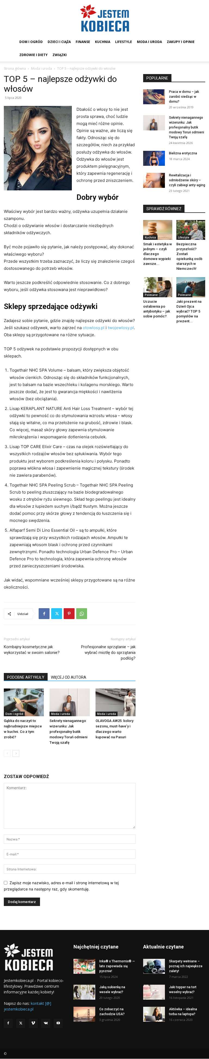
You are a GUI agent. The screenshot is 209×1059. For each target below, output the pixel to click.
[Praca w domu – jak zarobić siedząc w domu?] (154, 96)
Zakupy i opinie (181, 41)
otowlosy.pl (93, 327)
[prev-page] (7, 753)
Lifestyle (123, 41)
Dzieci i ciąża (59, 41)
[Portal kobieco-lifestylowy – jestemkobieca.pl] (104, 18)
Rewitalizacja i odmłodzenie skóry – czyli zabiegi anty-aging (187, 180)
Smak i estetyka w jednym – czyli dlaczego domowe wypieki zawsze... (157, 254)
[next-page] (16, 753)
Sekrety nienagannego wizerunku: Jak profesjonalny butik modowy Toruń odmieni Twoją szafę (68, 732)
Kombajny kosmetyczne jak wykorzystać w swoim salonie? (32, 649)
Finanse (83, 41)
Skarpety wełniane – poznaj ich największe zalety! (185, 966)
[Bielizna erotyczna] (154, 158)
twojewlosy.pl (121, 327)
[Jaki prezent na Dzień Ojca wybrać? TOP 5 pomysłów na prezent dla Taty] (190, 287)
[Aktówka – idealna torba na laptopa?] (154, 1014)
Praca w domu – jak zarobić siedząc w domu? (184, 96)
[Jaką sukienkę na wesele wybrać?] (84, 992)
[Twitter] (56, 613)
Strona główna (15, 68)
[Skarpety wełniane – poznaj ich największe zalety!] (154, 966)
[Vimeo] (33, 1023)
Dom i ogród (31, 41)
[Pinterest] (69, 613)
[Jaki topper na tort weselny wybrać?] (154, 992)
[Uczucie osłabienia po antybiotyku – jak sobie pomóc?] (157, 287)
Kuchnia (102, 41)
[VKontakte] (45, 1023)
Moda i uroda (149, 41)
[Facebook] (44, 613)
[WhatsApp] (81, 613)
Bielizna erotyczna (183, 153)
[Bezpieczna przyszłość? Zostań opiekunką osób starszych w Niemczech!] (190, 230)
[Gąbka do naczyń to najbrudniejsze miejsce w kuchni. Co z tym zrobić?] (24, 702)
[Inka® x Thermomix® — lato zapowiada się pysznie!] (84, 966)
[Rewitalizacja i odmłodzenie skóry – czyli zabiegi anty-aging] (154, 180)
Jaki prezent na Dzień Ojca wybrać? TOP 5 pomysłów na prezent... (188, 311)
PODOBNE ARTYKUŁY (25, 677)
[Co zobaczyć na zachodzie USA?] (84, 1014)
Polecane (151, 295)
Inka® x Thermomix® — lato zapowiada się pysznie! (117, 966)
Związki (60, 55)
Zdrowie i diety (33, 55)
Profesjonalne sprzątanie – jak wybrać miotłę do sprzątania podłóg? (108, 652)
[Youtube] (58, 1023)
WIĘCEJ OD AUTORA (68, 677)
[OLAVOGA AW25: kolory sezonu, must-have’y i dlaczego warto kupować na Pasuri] (116, 702)
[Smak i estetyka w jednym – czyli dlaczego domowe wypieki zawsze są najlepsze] (157, 230)
